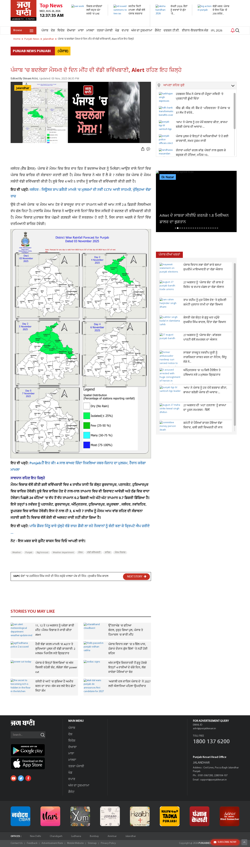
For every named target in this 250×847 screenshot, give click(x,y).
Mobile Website (75, 843)
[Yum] (80, 816)
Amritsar (112, 836)
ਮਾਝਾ (81, 31)
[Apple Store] (37, 763)
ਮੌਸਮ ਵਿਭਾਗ (120, 552)
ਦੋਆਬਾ (71, 31)
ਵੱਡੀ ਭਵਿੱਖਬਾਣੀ (93, 552)
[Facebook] (28, 778)
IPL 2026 (216, 31)
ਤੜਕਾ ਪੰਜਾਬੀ (105, 31)
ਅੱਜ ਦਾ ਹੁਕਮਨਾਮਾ (141, 31)
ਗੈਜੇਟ (158, 31)
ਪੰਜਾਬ (44, 31)
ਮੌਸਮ (80, 552)
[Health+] (140, 816)
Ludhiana (76, 836)
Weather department (63, 552)
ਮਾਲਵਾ (90, 31)
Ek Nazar (167, 177)
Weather (16, 552)
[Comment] (148, 149)
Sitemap (92, 843)
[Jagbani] (28, 725)
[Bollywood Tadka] (170, 816)
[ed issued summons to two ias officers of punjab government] (129, 24)
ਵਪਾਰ (125, 31)
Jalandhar (130, 836)
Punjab (28, 552)
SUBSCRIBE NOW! (227, 842)
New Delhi (35, 836)
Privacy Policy (108, 843)
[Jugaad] (110, 816)
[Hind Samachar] (229, 816)
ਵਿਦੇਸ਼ (60, 31)
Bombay (94, 836)
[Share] (142, 149)
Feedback (32, 843)
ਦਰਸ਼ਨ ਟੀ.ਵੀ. (171, 31)
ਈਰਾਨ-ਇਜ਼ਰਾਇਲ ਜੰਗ (195, 31)
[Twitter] (21, 778)
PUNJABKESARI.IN (208, 843)
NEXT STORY (135, 576)
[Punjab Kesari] (199, 816)
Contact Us (17, 843)
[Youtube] (13, 778)
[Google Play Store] (37, 750)
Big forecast (42, 552)
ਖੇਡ (117, 31)
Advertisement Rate (52, 843)
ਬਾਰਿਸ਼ (107, 552)
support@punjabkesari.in (213, 779)
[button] (199, 85)
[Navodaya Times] (20, 816)
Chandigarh (56, 836)
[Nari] (50, 816)
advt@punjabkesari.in (204, 728)
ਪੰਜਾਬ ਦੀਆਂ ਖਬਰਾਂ (169, 254)
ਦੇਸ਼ (53, 31)
